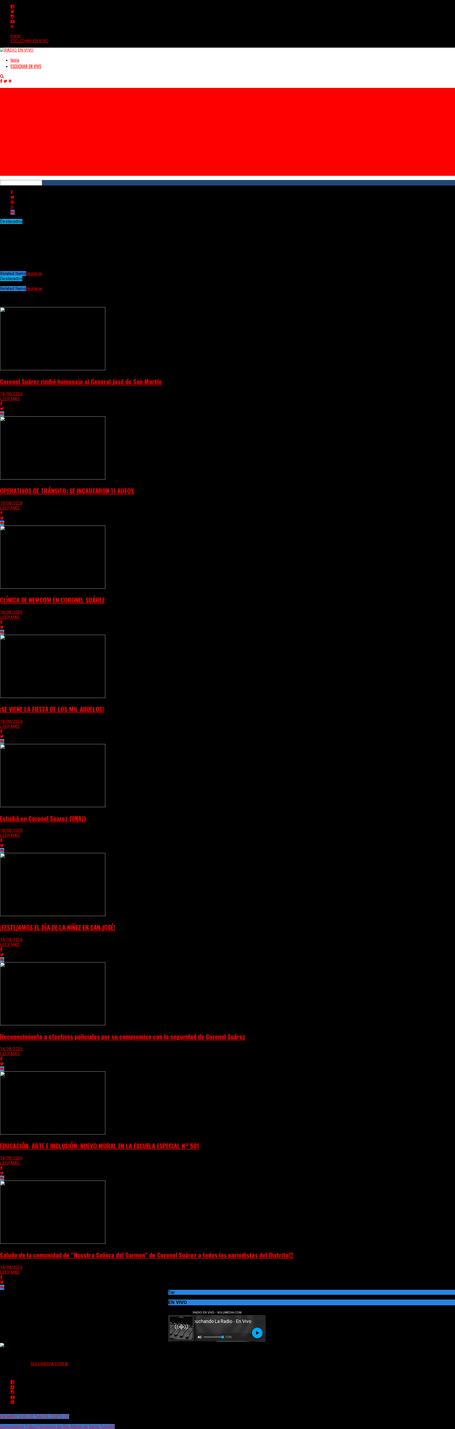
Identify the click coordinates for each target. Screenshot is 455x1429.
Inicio (16, 35)
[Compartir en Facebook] (12, 192)
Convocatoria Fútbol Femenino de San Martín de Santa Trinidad (57, 1426)
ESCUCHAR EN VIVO (29, 40)
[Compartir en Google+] (12, 207)
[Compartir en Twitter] (12, 197)
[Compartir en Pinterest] (12, 202)
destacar (34, 273)
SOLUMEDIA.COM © (49, 1363)
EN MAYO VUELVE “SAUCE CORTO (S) (34, 1416)
